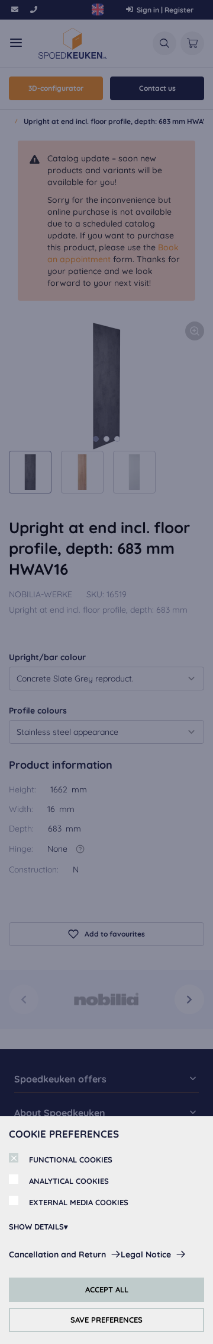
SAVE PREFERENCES (106, 1319)
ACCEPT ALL (106, 1289)
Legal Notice (146, 1254)
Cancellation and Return (57, 1254)
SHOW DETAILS (36, 1226)
